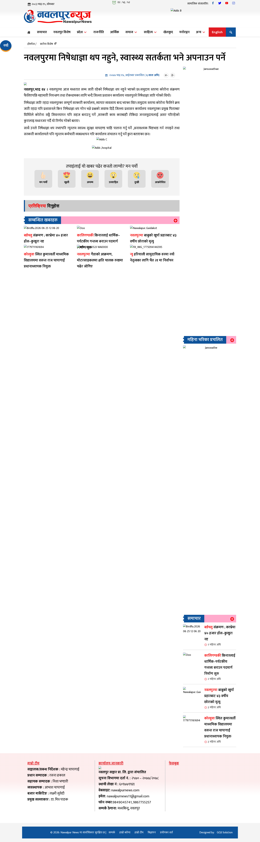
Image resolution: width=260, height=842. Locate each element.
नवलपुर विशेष (62, 32)
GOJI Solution (225, 832)
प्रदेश (80, 32)
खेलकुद (168, 32)
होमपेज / (31, 44)
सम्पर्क (112, 832)
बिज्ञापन (152, 832)
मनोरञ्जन (184, 32)
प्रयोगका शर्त (166, 832)
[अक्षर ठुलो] (173, 75)
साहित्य (149, 32)
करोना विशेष (46, 44)
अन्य (199, 32)
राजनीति (98, 32)
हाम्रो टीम (139, 832)
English (217, 32)
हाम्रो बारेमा (124, 832)
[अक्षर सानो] (166, 75)
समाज (129, 32)
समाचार (42, 32)
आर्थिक (114, 32)
